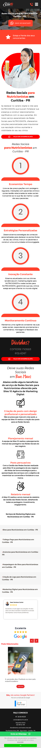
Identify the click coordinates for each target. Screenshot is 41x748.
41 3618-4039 (20, 717)
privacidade (20, 742)
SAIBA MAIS (20, 686)
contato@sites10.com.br (20, 720)
